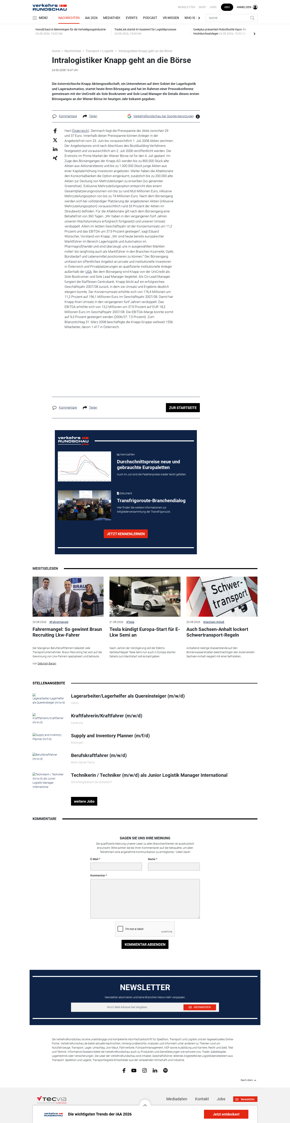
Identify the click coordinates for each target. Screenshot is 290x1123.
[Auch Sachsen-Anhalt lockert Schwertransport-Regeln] (221, 597)
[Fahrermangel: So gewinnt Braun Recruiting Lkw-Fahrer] (68, 597)
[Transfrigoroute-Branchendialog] (84, 505)
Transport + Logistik (99, 51)
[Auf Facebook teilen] (55, 130)
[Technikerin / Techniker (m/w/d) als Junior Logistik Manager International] (49, 780)
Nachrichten (69, 18)
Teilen (93, 116)
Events (132, 18)
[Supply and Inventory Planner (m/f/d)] (49, 736)
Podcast (150, 18)
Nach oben (247, 1080)
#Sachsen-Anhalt (213, 622)
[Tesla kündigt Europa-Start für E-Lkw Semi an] (145, 597)
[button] (145, 1102)
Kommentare (68, 116)
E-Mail (94, 859)
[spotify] (165, 1070)
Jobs (213, 7)
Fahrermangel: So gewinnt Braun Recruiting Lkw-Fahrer (67, 632)
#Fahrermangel (58, 622)
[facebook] (124, 1070)
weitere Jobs (84, 801)
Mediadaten (176, 1099)
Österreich (80, 131)
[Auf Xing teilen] (55, 157)
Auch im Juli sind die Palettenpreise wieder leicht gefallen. (151, 474)
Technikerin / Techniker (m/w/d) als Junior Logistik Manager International (149, 775)
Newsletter (186, 7)
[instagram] (144, 1070)
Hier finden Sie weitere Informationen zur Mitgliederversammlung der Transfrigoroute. (144, 509)
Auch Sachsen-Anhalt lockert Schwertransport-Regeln (217, 632)
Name (151, 859)
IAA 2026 (91, 18)
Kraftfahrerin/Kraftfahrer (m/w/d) (106, 716)
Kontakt (202, 1099)
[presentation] (254, 33)
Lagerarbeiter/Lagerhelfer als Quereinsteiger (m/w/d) (128, 696)
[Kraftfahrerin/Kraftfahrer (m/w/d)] (49, 718)
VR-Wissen (171, 18)
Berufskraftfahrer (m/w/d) (99, 755)
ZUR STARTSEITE (183, 408)
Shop (202, 7)
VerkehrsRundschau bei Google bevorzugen (163, 116)
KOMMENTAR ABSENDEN (145, 944)
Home (56, 51)
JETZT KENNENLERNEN (126, 534)
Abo (227, 7)
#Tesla (130, 622)
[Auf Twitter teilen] (55, 140)
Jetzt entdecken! (226, 1114)
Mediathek (111, 18)
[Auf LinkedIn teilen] (55, 148)
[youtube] (133, 1070)
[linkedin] (155, 1070)
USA (88, 272)
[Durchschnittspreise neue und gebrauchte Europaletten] (84, 466)
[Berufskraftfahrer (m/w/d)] (49, 756)
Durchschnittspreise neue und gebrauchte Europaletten (148, 464)
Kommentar (97, 875)
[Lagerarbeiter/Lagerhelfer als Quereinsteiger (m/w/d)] (49, 698)
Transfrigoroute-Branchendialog (151, 500)
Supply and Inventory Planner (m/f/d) (110, 735)
